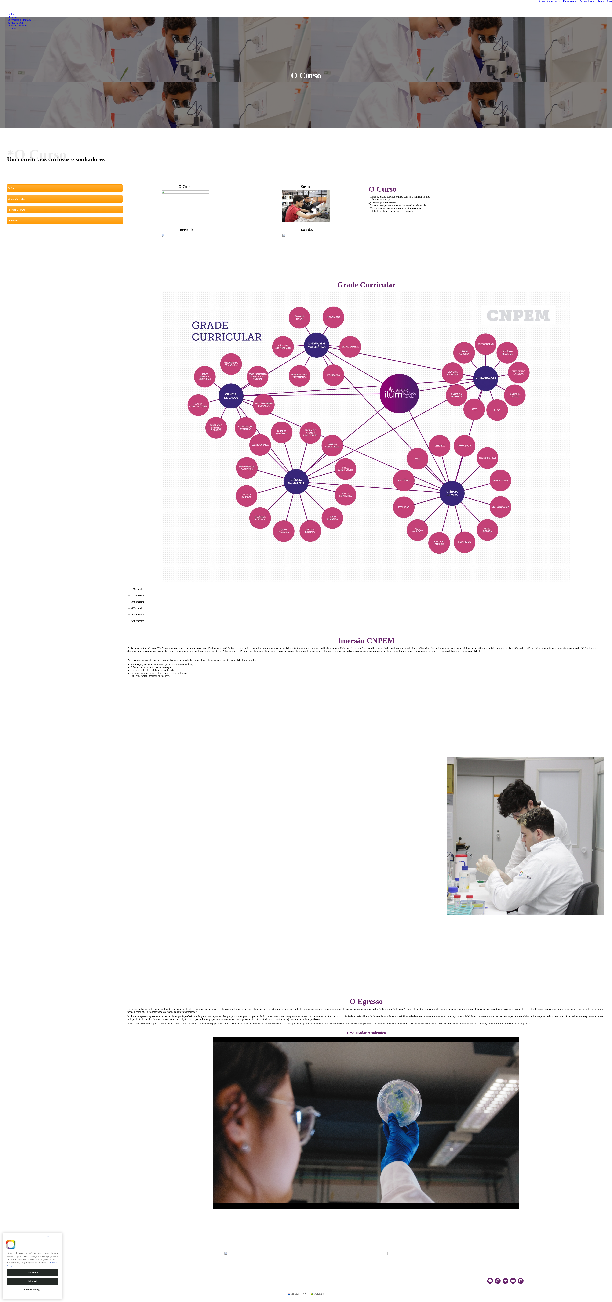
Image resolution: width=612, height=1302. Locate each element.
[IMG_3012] (525, 836)
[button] (130, 1122)
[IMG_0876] (280, 836)
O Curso (12, 188)
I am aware (32, 1272)
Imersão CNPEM (16, 210)
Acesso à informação (549, 1)
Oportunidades (587, 1)
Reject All (32, 1281)
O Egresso (13, 220)
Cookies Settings (32, 1289)
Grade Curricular (16, 199)
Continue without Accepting (49, 1237)
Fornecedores (570, 1)
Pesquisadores (605, 1)
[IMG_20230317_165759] (440, 836)
